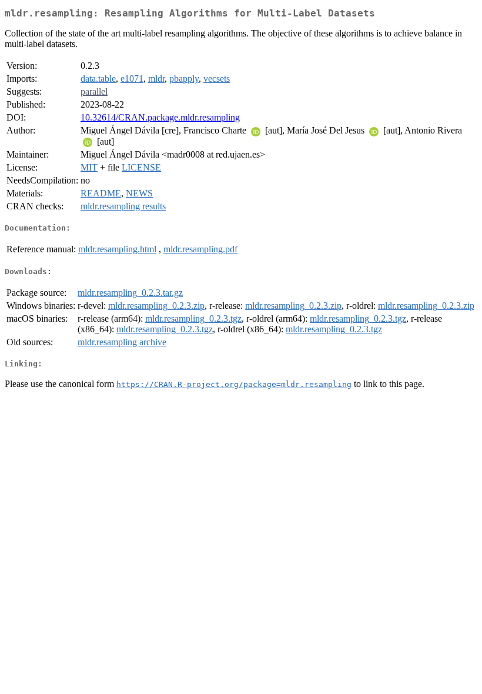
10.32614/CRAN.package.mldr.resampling (160, 117)
